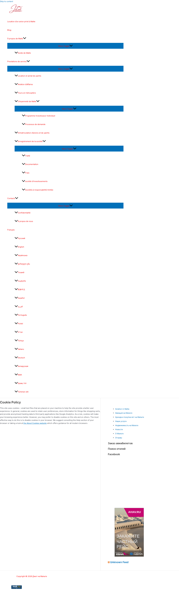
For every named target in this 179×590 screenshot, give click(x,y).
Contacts (11, 198)
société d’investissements (36, 181)
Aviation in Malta (122, 409)
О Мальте (119, 433)
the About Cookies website (35, 423)
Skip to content (6, 1)
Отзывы (118, 438)
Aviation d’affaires (25, 84)
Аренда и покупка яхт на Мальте (129, 417)
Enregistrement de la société (30, 141)
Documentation (31, 164)
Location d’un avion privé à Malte (21, 21)
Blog (9, 30)
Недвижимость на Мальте (126, 425)
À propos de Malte (15, 38)
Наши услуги (121, 421)
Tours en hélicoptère (27, 93)
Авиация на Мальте (123, 413)
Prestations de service (17, 61)
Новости (119, 429)
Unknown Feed (119, 562)
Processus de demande (35, 124)
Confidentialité (24, 213)
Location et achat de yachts (29, 76)
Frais (27, 173)
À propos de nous (25, 221)
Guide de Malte (24, 53)
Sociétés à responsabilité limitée (39, 190)
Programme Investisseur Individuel (40, 116)
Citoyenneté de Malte (27, 101)
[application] (24, 38)
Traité (27, 156)
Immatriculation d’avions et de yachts (33, 133)
